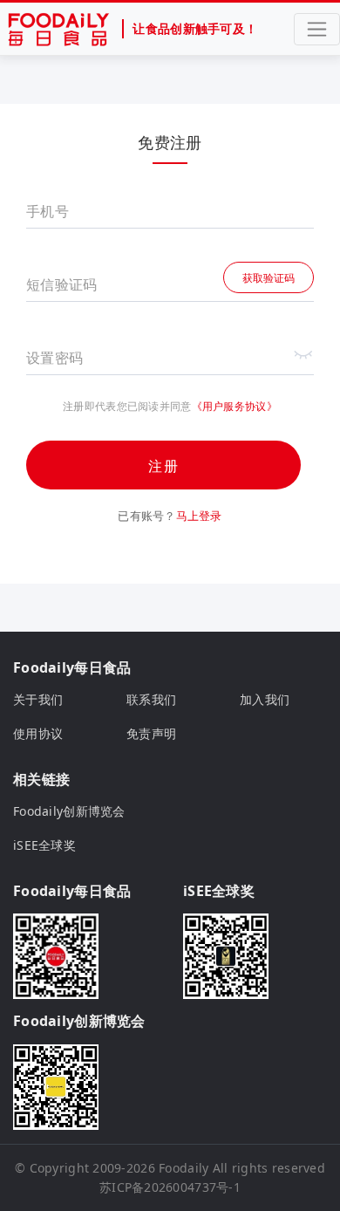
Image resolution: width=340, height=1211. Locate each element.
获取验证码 (268, 277)
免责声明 (151, 733)
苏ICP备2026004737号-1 (170, 1187)
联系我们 (151, 699)
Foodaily (183, 1168)
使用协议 (38, 733)
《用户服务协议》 (234, 406)
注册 (164, 466)
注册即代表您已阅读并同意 (127, 406)
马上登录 (199, 515)
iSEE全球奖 (44, 845)
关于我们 (38, 699)
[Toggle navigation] (317, 29)
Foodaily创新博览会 (69, 811)
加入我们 (264, 699)
